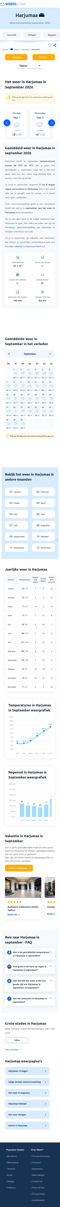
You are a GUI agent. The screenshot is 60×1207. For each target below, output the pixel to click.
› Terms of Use (37, 1187)
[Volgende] (51, 122)
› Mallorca (10, 1187)
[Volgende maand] (50, 354)
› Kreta (9, 1175)
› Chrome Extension (40, 1156)
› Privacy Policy (38, 1193)
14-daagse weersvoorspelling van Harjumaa (28, 227)
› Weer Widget (38, 1175)
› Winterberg (12, 1162)
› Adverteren (37, 1168)
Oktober (43, 57)
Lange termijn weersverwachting (24, 1081)
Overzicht (11, 35)
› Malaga (10, 1181)
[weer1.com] (12, 4)
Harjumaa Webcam (17, 1103)
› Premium (36, 1162)
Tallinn (17, 1040)
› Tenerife (10, 1168)
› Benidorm (11, 1156)
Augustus (16, 57)
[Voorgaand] (7, 122)
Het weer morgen (17, 1114)
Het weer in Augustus (19, 1092)
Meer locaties (12, 1049)
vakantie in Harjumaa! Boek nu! (29, 246)
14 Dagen (32, 35)
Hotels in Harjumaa (18, 868)
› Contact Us (36, 1181)
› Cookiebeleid (38, 1200)
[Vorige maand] (10, 354)
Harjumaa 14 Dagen (18, 1071)
